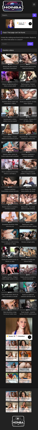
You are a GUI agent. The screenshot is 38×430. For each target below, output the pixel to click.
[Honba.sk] (15, 6)
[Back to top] (32, 424)
